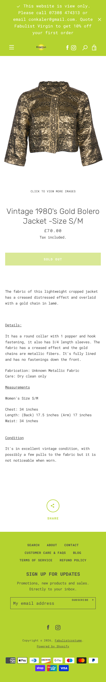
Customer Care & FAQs (45, 553)
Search (33, 545)
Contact (71, 545)
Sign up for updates (53, 574)
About (52, 545)
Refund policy (73, 560)
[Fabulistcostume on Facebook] (48, 627)
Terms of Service (36, 560)
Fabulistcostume (68, 640)
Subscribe (80, 600)
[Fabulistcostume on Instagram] (57, 627)
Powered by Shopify (53, 646)
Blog (77, 553)
